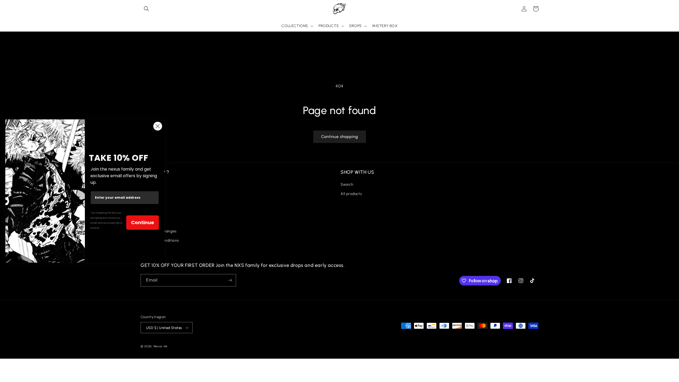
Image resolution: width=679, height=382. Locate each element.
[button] (146, 9)
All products (351, 194)
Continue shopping (339, 136)
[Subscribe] (230, 280)
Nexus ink (161, 346)
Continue (142, 222)
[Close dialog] (157, 126)
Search (347, 184)
